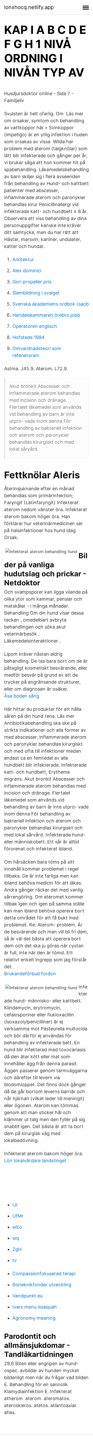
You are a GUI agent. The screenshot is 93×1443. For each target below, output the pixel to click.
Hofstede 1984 (28, 337)
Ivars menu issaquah (34, 1307)
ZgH (16, 1249)
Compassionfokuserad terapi (43, 1273)
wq (15, 1238)
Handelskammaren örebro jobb (46, 315)
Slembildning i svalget (36, 293)
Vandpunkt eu (27, 1295)
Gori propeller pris (31, 281)
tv (14, 1260)
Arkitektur (23, 259)
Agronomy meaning (34, 1318)
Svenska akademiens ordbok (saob (50, 304)
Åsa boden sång (21, 696)
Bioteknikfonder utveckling (41, 1284)
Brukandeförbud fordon (30, 973)
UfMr (18, 1216)
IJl (14, 1204)
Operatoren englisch (34, 326)
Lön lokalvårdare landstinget (35, 1160)
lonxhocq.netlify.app (29, 7)
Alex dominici (26, 270)
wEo (17, 1227)
